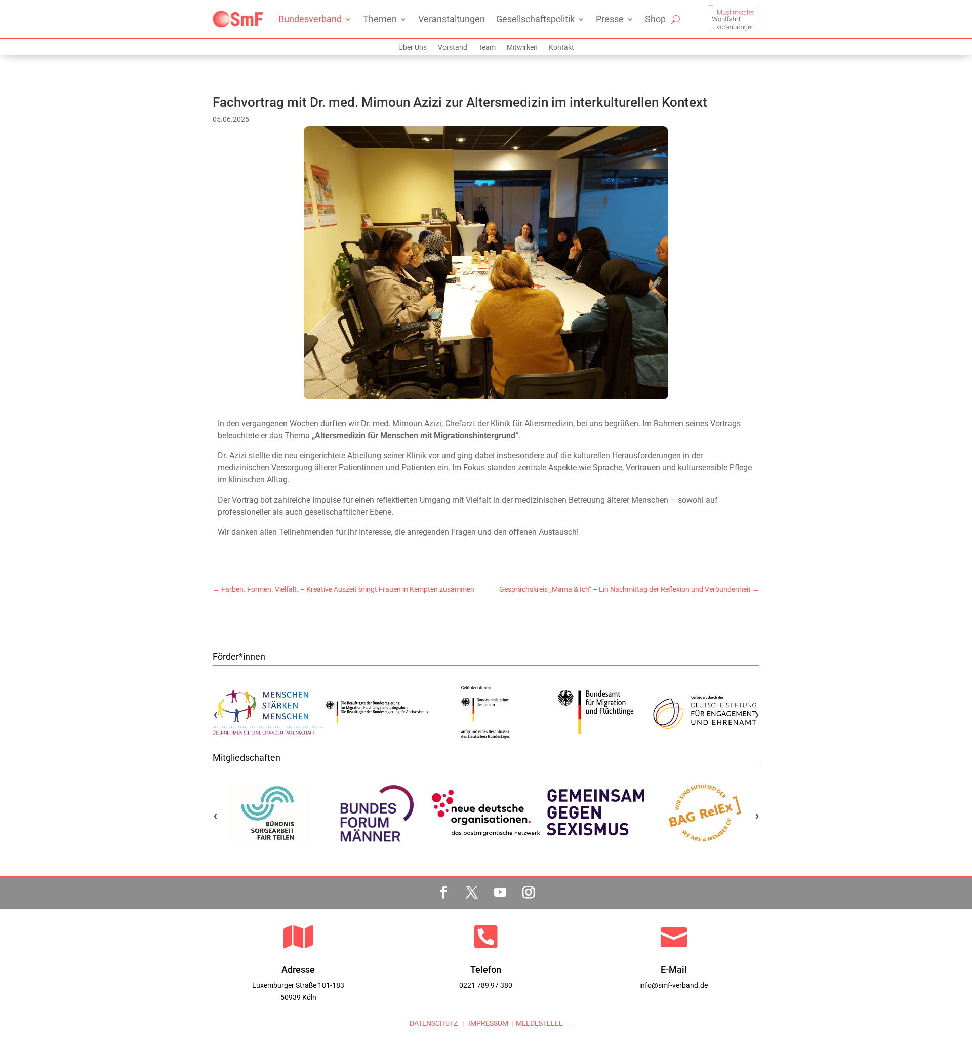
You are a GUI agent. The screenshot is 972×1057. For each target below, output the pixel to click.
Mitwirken (522, 47)
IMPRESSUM (487, 1023)
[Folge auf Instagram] (528, 892)
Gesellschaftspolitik (535, 19)
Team (487, 47)
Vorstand (452, 47)
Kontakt (561, 47)
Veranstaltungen (451, 19)
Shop (655, 19)
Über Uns (412, 47)
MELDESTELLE (539, 1023)
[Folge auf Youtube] (500, 892)
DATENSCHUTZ (434, 1023)
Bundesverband (310, 19)
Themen (380, 19)
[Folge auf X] (472, 892)
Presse (610, 19)
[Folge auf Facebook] (443, 892)
